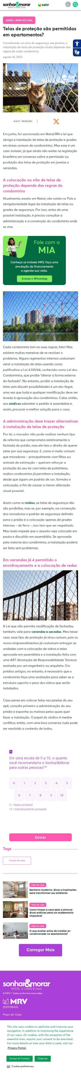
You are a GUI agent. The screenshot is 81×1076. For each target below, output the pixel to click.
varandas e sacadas (46, 631)
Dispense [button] (43, 1059)
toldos (30, 503)
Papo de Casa (24, 20)
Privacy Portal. (17, 1048)
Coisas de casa (17, 861)
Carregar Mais (40, 950)
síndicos (15, 403)
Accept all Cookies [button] (19, 1059)
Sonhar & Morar (16, 4)
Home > (11, 20)
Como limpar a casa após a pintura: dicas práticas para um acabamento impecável (51, 913)
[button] (20, 1066)
